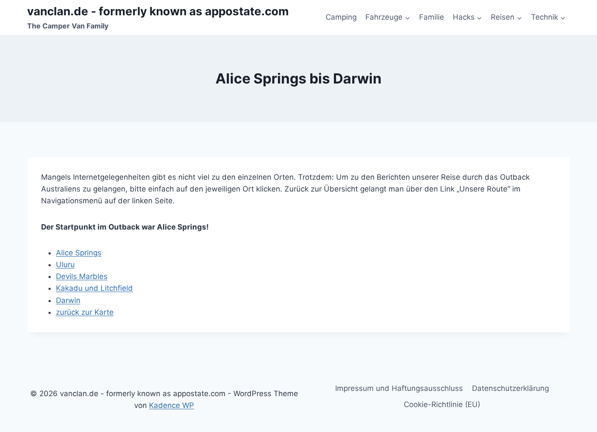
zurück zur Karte (85, 312)
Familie (431, 17)
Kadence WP (171, 405)
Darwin (68, 300)
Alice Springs (78, 252)
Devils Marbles (82, 276)
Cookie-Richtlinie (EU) (442, 404)
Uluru (65, 264)
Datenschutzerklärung (510, 388)
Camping (341, 17)
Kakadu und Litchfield (94, 288)
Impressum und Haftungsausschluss (399, 388)
